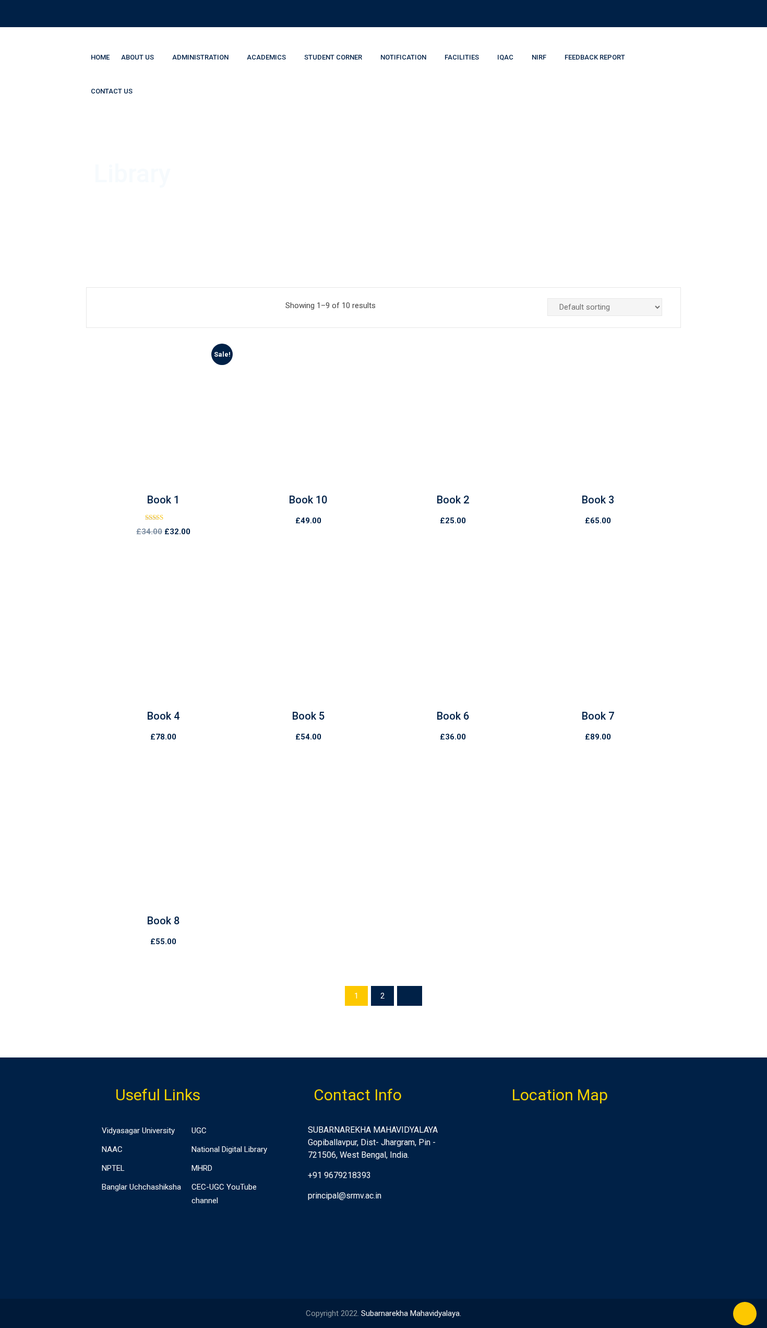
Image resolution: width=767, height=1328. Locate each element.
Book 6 (453, 716)
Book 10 (308, 499)
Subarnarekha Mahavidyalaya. (411, 1313)
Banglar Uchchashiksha (141, 1187)
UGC (199, 1130)
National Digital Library (229, 1149)
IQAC (505, 57)
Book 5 (308, 716)
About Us (137, 57)
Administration (200, 57)
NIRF (539, 57)
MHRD (201, 1168)
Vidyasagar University (138, 1130)
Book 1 (163, 499)
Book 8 (163, 920)
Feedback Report (595, 57)
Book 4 (163, 716)
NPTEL (113, 1168)
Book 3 (598, 499)
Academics (266, 57)
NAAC (112, 1149)
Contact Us (112, 91)
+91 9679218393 (339, 1175)
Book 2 (453, 499)
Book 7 (598, 716)
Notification (403, 57)
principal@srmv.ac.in (344, 1196)
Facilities (462, 57)
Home (100, 57)
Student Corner (333, 57)
